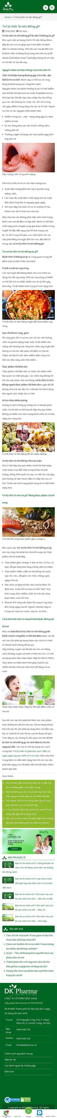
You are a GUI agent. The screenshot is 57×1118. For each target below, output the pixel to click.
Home (8, 17)
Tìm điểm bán (6, 1116)
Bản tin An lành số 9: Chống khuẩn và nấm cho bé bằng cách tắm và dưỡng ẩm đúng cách (28, 868)
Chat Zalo (17, 1116)
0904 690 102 (23, 1030)
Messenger (39, 1116)
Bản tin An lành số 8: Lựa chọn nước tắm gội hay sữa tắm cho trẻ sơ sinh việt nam (27, 883)
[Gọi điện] (28, 1111)
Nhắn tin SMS (50, 1116)
